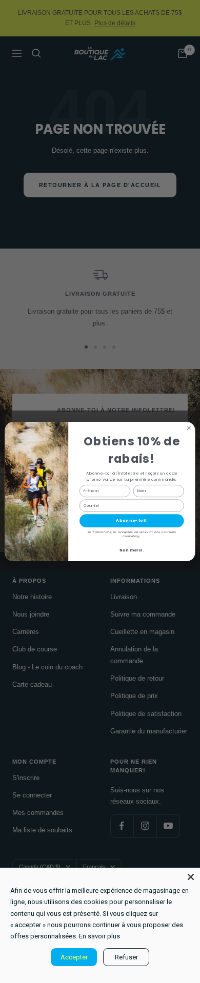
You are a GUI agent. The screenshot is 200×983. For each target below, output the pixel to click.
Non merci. (131, 550)
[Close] (191, 877)
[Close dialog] (189, 428)
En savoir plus (99, 936)
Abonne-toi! (131, 520)
